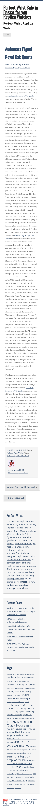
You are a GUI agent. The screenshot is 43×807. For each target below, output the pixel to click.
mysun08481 (11, 450)
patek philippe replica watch (20, 800)
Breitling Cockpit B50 (26, 684)
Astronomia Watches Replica (20, 799)
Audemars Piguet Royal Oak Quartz (17, 68)
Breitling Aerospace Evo (28, 674)
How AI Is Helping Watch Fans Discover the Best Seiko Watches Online (21, 629)
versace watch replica (20, 537)
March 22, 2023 (21, 450)
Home (7, 64)
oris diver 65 (10, 764)
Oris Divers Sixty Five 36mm (21, 784)
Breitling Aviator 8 (15, 677)
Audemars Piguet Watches (20, 64)
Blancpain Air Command (14, 674)
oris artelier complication (21, 750)
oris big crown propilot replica (19, 758)
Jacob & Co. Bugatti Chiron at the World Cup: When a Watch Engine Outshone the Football (21, 611)
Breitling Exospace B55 (28, 688)
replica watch (17, 788)
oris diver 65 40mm (16, 767)
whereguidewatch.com (18, 588)
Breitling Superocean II (27, 718)
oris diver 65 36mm (23, 763)
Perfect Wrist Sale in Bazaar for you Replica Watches (20, 12)
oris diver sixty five (21, 777)
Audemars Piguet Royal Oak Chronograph (21, 487)
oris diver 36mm (30, 760)
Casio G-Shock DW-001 (16, 498)
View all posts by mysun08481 (18, 473)
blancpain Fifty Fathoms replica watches (18, 550)
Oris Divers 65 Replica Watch (21, 558)
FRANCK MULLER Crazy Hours (19, 723)
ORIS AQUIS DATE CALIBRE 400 (18, 744)
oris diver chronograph (25, 774)
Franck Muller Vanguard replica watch (18, 555)
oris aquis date (26, 739)
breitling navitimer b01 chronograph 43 (18, 702)
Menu (7, 35)
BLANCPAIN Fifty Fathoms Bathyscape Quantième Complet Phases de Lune (21, 647)
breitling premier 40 (16, 705)
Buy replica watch (15, 578)
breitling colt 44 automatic (14, 688)
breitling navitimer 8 (16, 691)
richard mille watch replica (18, 804)
